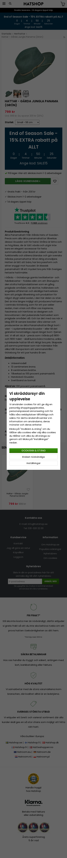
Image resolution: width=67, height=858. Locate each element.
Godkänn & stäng (34, 450)
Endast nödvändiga (33, 456)
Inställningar (34, 463)
